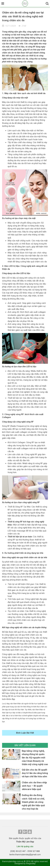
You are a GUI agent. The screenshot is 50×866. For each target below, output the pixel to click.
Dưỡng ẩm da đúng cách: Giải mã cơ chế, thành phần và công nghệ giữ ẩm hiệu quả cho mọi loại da (33, 802)
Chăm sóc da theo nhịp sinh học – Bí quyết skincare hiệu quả (34, 786)
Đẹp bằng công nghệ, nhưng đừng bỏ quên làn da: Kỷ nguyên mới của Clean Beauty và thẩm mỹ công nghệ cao (35, 757)
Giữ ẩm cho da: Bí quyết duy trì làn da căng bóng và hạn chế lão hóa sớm (35, 773)
